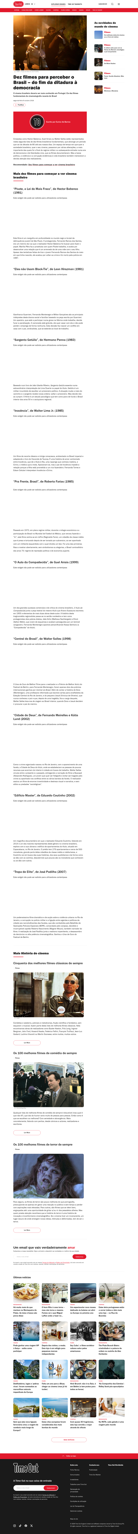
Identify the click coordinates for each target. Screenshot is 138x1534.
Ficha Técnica (74, 1470)
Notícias (16, 10)
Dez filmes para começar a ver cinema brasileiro (51, 165)
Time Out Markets (75, 4)
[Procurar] (112, 4)
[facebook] (26, 1526)
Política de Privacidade (63, 1263)
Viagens (81, 10)
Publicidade (93, 1470)
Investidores (74, 1480)
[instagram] (14, 1526)
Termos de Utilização (48, 1263)
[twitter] (31, 1526)
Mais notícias (69, 1440)
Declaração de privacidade (75, 1491)
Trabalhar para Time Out (78, 1484)
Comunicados (74, 1475)
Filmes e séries (65, 10)
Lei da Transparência (77, 1506)
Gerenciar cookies (76, 1511)
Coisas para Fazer (27, 10)
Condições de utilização (78, 1501)
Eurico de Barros (63, 122)
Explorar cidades (58, 4)
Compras (56, 10)
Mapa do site (74, 1519)
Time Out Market (97, 10)
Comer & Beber (39, 10)
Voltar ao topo (71, 1456)
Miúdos (74, 10)
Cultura (48, 10)
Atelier (88, 10)
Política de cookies (76, 1497)
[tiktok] (20, 1526)
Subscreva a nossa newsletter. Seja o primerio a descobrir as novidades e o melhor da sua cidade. (46, 1251)
